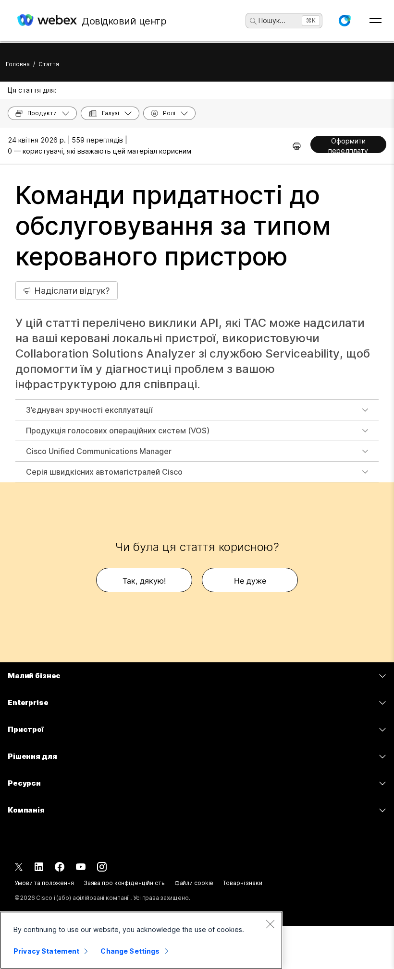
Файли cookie (194, 882)
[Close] (270, 924)
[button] (344, 20)
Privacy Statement (46, 951)
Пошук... (272, 20)
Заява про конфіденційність (124, 882)
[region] (141, 940)
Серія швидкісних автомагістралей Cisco (104, 472)
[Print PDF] (297, 146)
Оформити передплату (348, 145)
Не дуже (250, 581)
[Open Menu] (375, 20)
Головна (18, 64)
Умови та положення (44, 882)
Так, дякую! (144, 581)
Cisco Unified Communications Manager (99, 451)
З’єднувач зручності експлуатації (89, 410)
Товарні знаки (242, 882)
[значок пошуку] (253, 21)
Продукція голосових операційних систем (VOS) (117, 430)
